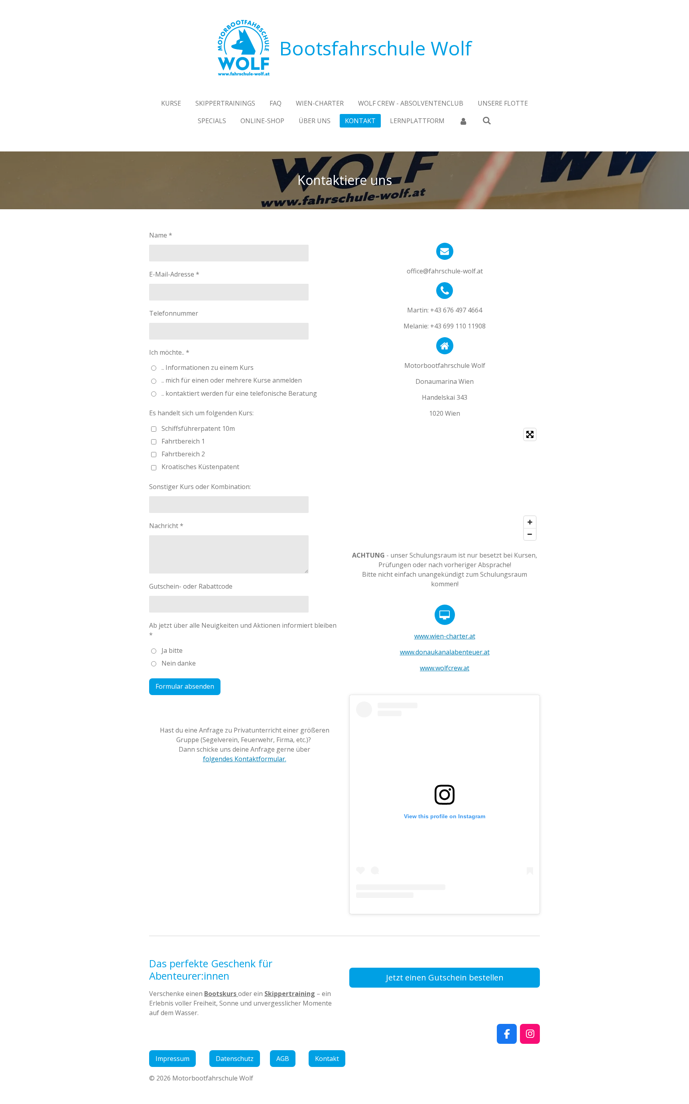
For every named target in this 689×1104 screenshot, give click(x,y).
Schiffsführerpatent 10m (198, 428)
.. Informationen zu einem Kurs (207, 367)
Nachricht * (166, 525)
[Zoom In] (530, 522)
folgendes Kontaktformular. (244, 758)
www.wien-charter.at (444, 636)
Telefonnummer (173, 313)
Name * (160, 235)
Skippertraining (289, 993)
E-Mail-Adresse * (174, 274)
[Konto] (463, 121)
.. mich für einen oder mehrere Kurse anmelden (231, 380)
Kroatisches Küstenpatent (200, 466)
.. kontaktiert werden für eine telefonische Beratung (239, 393)
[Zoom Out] (530, 534)
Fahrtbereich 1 (183, 441)
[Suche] (486, 120)
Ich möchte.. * (169, 352)
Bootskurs (221, 993)
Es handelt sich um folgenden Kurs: (201, 413)
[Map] (444, 484)
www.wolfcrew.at (444, 668)
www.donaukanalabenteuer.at (445, 652)
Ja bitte (172, 650)
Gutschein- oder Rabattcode (190, 586)
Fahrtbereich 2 (183, 454)
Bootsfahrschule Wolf (375, 48)
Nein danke (178, 663)
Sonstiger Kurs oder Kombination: (200, 486)
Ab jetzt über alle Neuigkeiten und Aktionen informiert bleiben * (243, 630)
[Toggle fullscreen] (530, 434)
